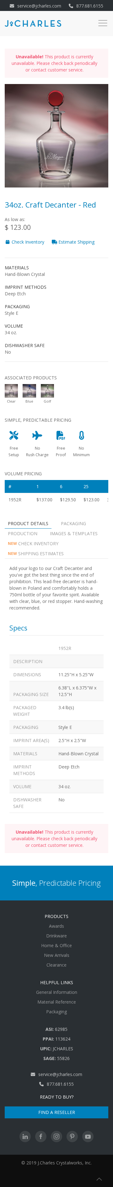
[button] (99, 1179)
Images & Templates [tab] (74, 533)
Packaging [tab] (73, 523)
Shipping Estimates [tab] (36, 554)
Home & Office (56, 945)
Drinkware (56, 936)
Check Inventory (27, 242)
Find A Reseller (56, 1112)
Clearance (56, 965)
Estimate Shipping (75, 242)
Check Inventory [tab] (33, 543)
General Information (56, 992)
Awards (56, 926)
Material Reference (56, 1002)
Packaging (56, 1012)
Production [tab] (22, 533)
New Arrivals (56, 955)
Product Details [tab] (28, 523)
